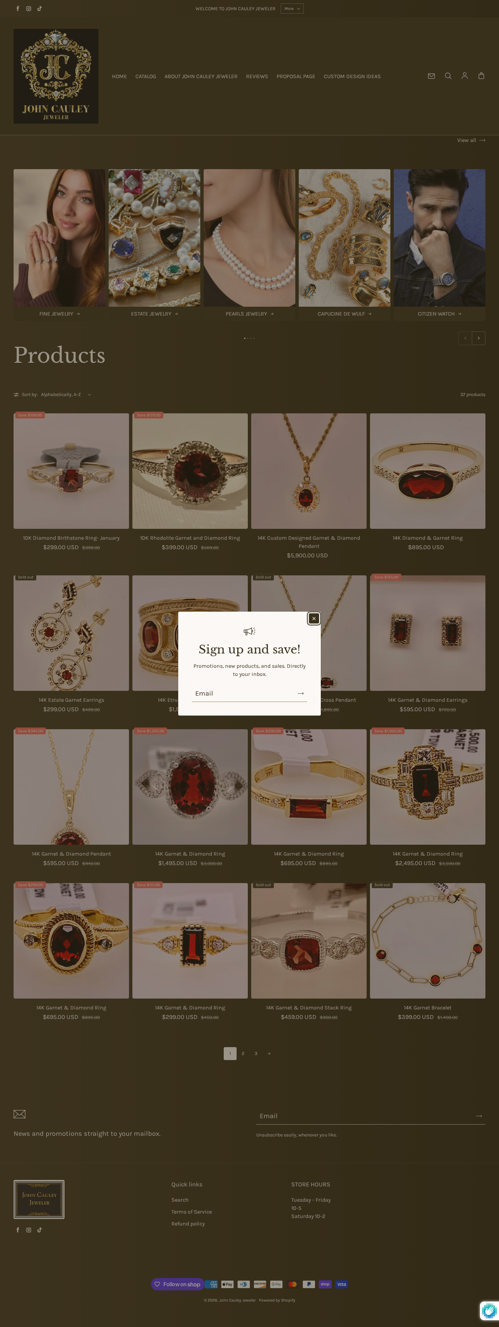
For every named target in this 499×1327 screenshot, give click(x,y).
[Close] (314, 618)
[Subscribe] (301, 693)
